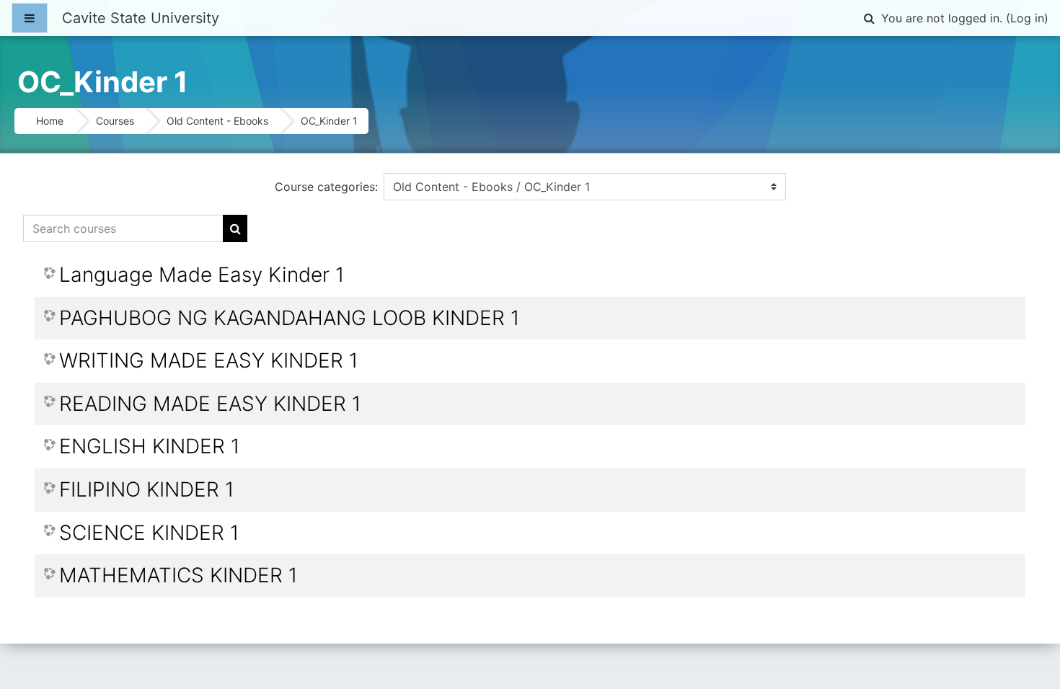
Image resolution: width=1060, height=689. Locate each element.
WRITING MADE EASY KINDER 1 (208, 361)
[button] (869, 18)
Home (49, 121)
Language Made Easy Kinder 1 (201, 275)
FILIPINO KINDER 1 (146, 490)
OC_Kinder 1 (329, 121)
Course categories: (326, 186)
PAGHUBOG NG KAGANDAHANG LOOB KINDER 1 (289, 318)
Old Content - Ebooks (217, 121)
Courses (115, 121)
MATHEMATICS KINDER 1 (178, 575)
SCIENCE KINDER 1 (149, 533)
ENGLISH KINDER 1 (149, 446)
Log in (1027, 18)
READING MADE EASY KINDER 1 (210, 404)
